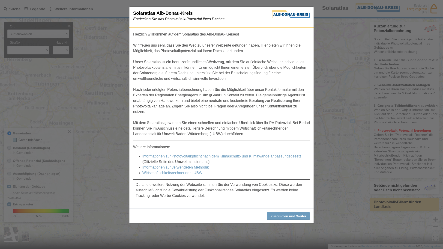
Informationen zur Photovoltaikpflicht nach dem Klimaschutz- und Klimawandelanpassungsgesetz (221, 156)
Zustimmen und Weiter (288, 216)
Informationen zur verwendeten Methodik (175, 167)
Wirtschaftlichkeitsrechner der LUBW (172, 173)
